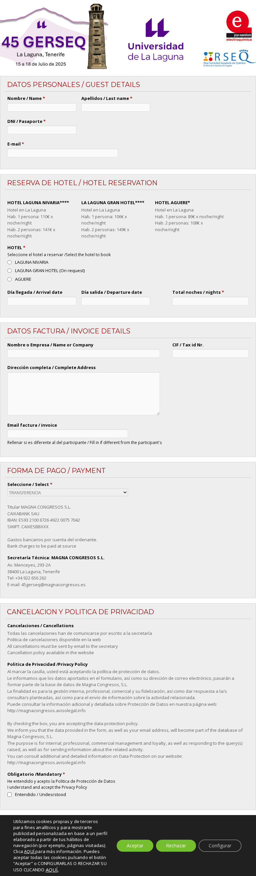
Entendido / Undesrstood (40, 794)
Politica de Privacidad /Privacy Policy (47, 664)
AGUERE (23, 279)
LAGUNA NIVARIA (31, 262)
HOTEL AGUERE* (172, 203)
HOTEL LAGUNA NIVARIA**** (38, 203)
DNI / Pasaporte (26, 121)
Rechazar (176, 845)
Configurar (220, 845)
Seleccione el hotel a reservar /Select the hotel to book (59, 254)
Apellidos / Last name (106, 98)
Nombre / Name (26, 98)
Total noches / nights (198, 292)
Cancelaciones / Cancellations (40, 626)
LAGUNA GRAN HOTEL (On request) (50, 270)
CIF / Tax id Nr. (188, 345)
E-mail (15, 144)
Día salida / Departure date (111, 292)
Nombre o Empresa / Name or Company (50, 345)
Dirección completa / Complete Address (51, 367)
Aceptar (135, 845)
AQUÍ (52, 870)
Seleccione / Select (29, 484)
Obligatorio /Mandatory (36, 774)
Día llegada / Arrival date (34, 292)
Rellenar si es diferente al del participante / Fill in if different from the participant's (84, 442)
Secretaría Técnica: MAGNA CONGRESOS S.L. (56, 558)
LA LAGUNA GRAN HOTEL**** (112, 203)
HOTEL (16, 247)
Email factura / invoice (32, 425)
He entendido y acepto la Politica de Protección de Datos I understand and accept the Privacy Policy (61, 784)
